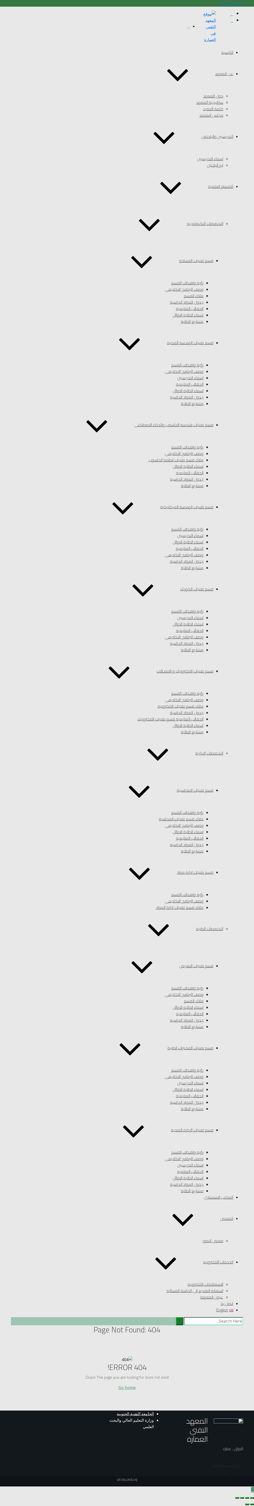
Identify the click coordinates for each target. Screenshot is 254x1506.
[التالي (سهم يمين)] (247, 1504)
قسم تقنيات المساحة (196, 260)
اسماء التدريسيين (210, 158)
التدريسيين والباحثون (217, 136)
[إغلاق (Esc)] (237, 1498)
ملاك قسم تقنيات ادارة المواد (179, 907)
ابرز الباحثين (215, 165)
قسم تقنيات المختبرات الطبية (190, 1048)
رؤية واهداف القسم (187, 283)
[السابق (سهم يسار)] (252, 1504)
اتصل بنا (227, 1303)
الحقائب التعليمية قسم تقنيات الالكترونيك (170, 719)
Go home (127, 1387)
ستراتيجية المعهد (209, 102)
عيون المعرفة (211, 1297)
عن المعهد (224, 73)
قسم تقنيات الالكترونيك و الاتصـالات (185, 671)
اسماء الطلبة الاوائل (188, 315)
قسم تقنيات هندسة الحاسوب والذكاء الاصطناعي (173, 424)
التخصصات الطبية (209, 928)
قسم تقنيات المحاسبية (195, 790)
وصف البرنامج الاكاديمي (184, 289)
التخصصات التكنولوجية (205, 223)
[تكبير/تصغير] (252, 1498)
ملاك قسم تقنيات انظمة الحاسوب (176, 460)
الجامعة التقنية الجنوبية (135, 1413)
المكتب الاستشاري (218, 1197)
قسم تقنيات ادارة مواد (195, 872)
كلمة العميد (213, 108)
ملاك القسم (193, 295)
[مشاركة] (242, 1498)
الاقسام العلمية (220, 186)
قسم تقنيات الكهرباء (196, 589)
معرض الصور (213, 1240)
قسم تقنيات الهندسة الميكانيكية (186, 507)
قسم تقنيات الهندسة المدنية (190, 342)
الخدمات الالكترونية (218, 1262)
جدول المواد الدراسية (186, 302)
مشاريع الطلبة (192, 321)
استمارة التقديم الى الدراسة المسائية (194, 1290)
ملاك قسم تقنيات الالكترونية (180, 706)
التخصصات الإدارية (209, 753)
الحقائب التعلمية (190, 1171)
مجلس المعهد (211, 115)
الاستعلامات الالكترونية (205, 1284)
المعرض (226, 1218)
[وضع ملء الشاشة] (247, 1498)
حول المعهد (213, 96)
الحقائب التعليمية (189, 308)
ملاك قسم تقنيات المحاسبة (181, 819)
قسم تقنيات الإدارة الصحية (192, 1130)
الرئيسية (227, 52)
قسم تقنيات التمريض (196, 965)
